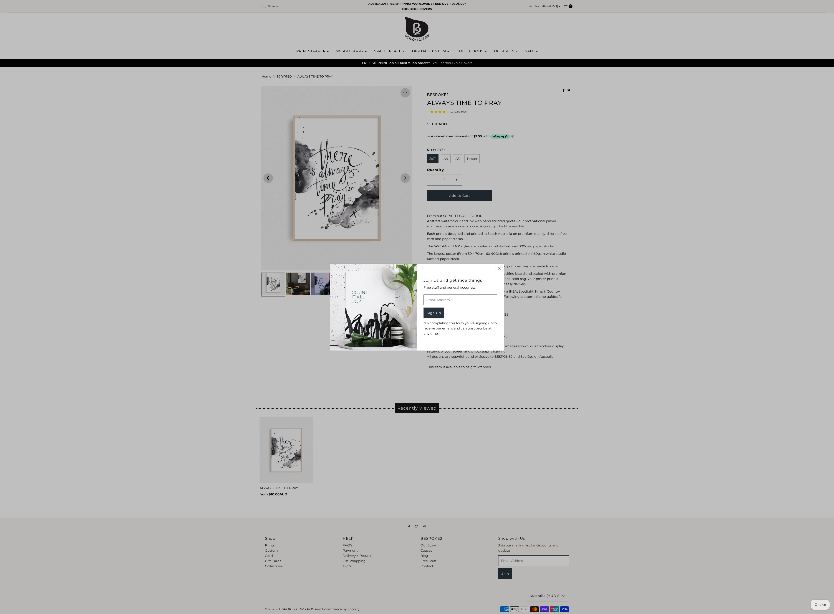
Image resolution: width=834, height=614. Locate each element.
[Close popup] (499, 268)
